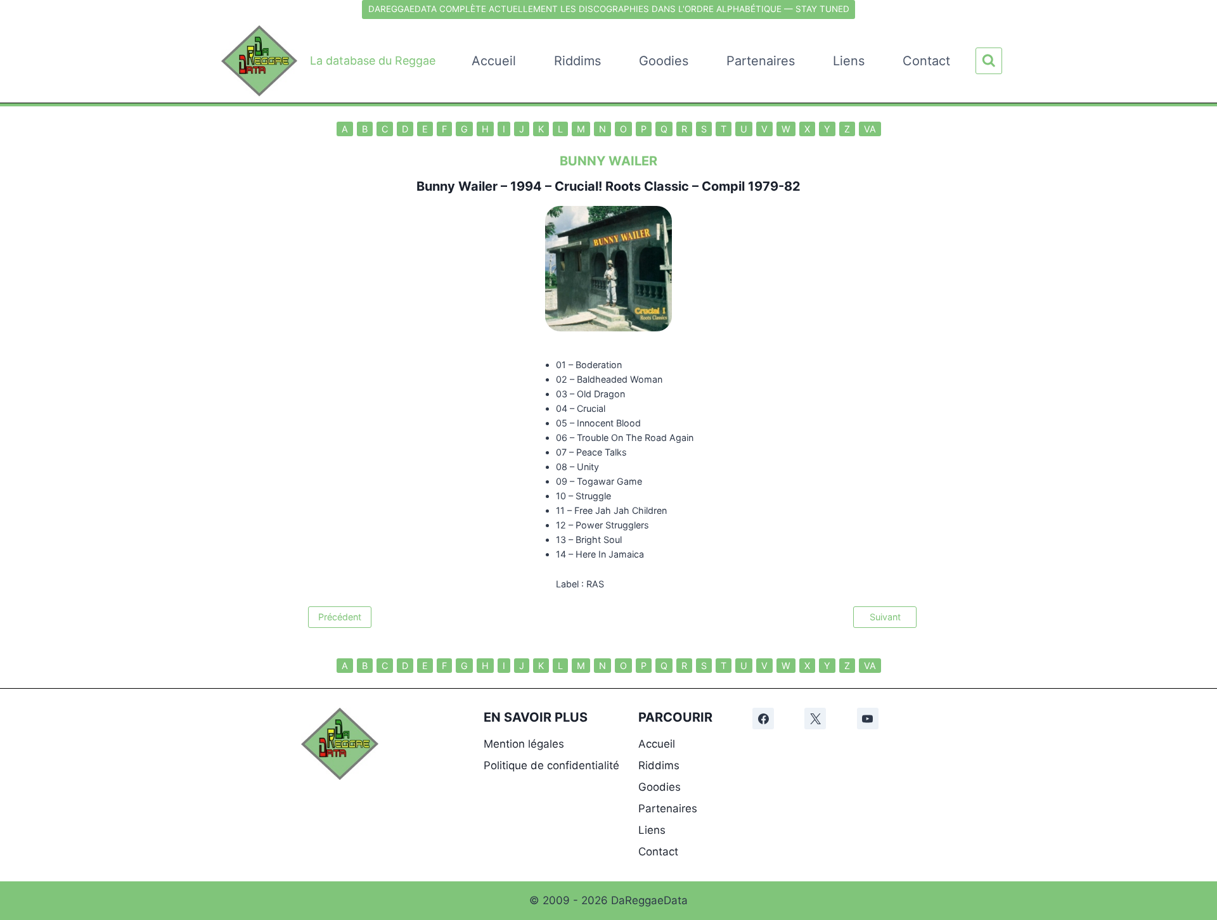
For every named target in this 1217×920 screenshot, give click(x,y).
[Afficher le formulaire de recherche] (989, 61)
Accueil (494, 60)
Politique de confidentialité (551, 765)
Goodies (663, 60)
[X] (815, 718)
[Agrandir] (362, 724)
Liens (849, 60)
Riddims (577, 60)
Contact (926, 60)
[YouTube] (868, 718)
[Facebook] (763, 718)
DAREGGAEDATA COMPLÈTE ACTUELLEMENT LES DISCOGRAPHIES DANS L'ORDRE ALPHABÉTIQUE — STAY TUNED (608, 9)
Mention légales (524, 744)
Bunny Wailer (457, 186)
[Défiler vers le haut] (1199, 749)
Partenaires (760, 60)
